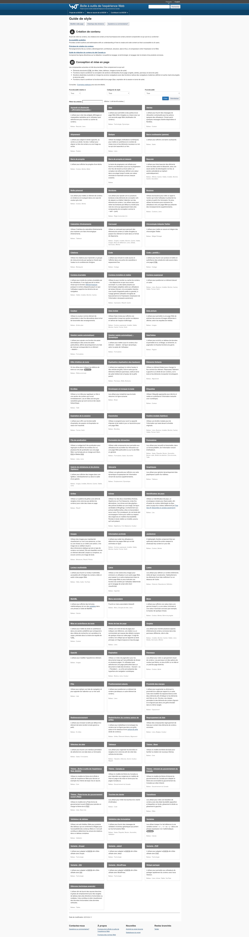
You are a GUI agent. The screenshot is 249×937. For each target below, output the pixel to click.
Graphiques (151, 467)
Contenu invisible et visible (119, 275)
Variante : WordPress (117, 865)
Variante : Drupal (77, 846)
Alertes (149, 107)
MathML (74, 599)
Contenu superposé (154, 275)
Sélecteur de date (78, 744)
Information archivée (117, 534)
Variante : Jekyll (115, 846)
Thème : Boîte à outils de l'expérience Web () (86, 769)
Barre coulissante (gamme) (157, 134)
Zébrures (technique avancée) (83, 886)
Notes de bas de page (117, 623)
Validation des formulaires (119, 819)
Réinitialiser (174, 98)
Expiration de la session (81, 415)
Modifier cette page (76, 24)
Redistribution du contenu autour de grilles (123, 718)
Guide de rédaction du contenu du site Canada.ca (87, 52)
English (177, 2)
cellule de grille (132, 729)
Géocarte (112, 467)
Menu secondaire (115, 599)
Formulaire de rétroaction (119, 440)
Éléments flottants (154, 362)
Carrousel (112, 224)
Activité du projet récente (134, 929)
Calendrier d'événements (81, 224)
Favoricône (113, 415)
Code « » (153, 252)
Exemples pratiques (84, 84)
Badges (111, 134)
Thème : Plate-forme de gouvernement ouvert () (86, 795)
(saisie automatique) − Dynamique (121, 336)
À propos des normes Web (107, 935)
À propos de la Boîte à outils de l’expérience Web (108, 930)
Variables (150, 819)
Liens (110, 567)
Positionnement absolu (118, 684)
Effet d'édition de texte (80, 362)
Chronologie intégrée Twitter (158, 224)
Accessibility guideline (77, 40)
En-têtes (74, 389)
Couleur (74, 310)
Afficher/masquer (91, 284)
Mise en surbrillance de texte (82, 623)
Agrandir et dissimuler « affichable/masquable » (81, 108)
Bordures (112, 190)
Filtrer (165, 98)
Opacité (74, 652)
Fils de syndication (78, 440)
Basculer (150, 159)
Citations (74, 252)
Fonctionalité (150, 90)
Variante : (152, 846)
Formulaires (151, 440)
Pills (72, 684)
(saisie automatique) (82, 335)
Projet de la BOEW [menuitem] (75, 12)
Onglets (149, 623)
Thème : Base (152, 744)
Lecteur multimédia (79, 567)
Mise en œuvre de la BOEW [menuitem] (96, 12)
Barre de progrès (78, 159)
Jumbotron (151, 534)
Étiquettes (150, 389)
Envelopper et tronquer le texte (121, 389)
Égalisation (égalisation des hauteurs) (124, 362)
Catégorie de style (113, 90)
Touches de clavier (116, 794)
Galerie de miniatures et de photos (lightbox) (85, 468)
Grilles (73, 493)
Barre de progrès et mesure (119, 159)
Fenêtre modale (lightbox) (157, 415)
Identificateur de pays (155, 493)
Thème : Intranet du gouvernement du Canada (162, 769)
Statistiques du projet (133, 932)
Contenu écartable (78, 275)
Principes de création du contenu (81, 46)
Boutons (149, 190)
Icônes (111, 493)
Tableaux (112, 744)
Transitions (151, 794)
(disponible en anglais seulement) (162, 506)
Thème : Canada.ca (116, 768)
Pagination (112, 652)
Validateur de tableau (79, 819)
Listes (148, 567)
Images (74, 534)
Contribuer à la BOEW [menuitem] (118, 12)
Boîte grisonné (77, 190)
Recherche (175, 7)
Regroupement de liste (155, 717)
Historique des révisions (95, 24)
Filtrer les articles (75, 101)
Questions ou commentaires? (118, 24)
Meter (148, 599)
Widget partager (153, 865)
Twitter (156, 929)
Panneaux (150, 652)
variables (93, 606)
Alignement (75, 134)
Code (110, 252)
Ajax (110, 107)
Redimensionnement (79, 717)
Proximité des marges (155, 684)
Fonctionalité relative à (77, 90)
